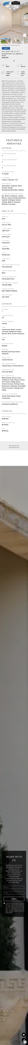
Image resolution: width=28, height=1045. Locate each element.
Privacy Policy (9, 912)
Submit (14, 899)
